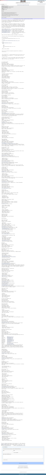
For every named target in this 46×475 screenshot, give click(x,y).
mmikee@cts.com (4, 171)
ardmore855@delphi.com (5, 281)
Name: (3, 450)
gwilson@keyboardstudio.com (6, 263)
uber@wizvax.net (4, 418)
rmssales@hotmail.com (10, 338)
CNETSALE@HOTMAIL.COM (10, 337)
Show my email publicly (16, 452)
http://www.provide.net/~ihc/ (6, 285)
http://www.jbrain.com (7, 445)
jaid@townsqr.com (4, 433)
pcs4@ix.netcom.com (4, 155)
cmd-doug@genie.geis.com (5, 240)
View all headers (4, 17)
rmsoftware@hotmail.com (10, 340)
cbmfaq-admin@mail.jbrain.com (6, 32)
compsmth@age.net (4, 226)
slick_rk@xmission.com (5, 188)
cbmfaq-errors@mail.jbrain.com (6, 30)
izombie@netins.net (4, 181)
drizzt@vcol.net (4, 203)
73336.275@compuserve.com (5, 113)
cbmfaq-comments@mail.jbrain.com (6, 29)
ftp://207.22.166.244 (10, 343)
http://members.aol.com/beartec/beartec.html (8, 143)
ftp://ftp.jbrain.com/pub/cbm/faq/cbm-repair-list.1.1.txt (10, 40)
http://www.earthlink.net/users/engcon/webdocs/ (9, 256)
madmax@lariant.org (4, 275)
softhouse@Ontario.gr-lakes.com (6, 386)
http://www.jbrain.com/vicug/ (21, 445)
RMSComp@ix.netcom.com (10, 336)
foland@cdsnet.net (4, 428)
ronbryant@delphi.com (5, 284)
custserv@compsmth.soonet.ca (6, 228)
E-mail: (14, 450)
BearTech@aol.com (4, 142)
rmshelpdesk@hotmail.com (10, 339)
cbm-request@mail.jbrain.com (6, 31)
